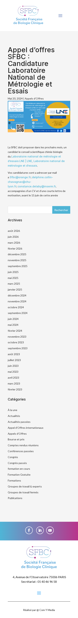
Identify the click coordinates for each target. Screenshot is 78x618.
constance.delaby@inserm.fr (37, 186)
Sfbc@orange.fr (20, 177)
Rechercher (61, 210)
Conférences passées (21, 451)
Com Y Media (47, 610)
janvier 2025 (15, 289)
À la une (12, 410)
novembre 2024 (17, 301)
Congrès (13, 457)
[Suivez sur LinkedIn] (40, 530)
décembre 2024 (17, 295)
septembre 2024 (17, 313)
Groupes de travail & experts (25, 486)
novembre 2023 (17, 336)
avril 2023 (13, 377)
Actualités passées (19, 421)
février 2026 (15, 248)
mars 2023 (14, 383)
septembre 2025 (17, 266)
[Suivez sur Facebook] (29, 530)
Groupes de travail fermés (23, 492)
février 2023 (15, 389)
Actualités (14, 415)
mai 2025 (13, 277)
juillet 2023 (14, 360)
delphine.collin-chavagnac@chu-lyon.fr (30, 182)
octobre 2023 (16, 342)
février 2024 (15, 330)
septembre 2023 (17, 348)
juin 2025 (13, 272)
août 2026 (14, 230)
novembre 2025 (17, 260)
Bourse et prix (16, 439)
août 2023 (14, 354)
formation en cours (19, 468)
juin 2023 (13, 365)
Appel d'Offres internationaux (25, 427)
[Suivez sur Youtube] (50, 530)
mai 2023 (13, 371)
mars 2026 (14, 242)
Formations (14, 480)
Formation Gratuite (19, 474)
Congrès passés (17, 463)
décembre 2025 (17, 254)
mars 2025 (14, 283)
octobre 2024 (16, 307)
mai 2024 (13, 324)
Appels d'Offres (34, 98)
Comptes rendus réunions (23, 445)
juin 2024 (13, 318)
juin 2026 (13, 236)
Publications (15, 498)
